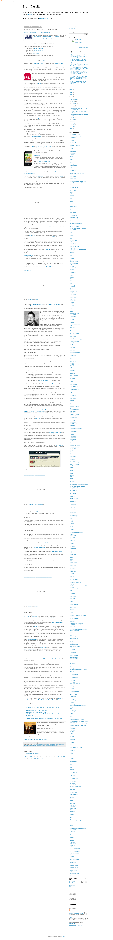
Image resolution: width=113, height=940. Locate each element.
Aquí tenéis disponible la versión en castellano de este (37, 32)
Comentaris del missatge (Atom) (36, 758)
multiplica (72, 699)
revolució (72, 769)
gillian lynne (72, 584)
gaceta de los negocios (75, 352)
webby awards (73, 398)
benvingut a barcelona (74, 218)
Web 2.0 (29, 14)
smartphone (72, 803)
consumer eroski (73, 490)
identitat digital (73, 607)
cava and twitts (73, 472)
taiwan (71, 816)
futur (71, 280)
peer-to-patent (73, 741)
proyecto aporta (73, 248)
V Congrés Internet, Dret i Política (33, 705)
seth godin (72, 797)
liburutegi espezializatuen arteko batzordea (79, 669)
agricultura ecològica (74, 406)
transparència (73, 143)
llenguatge (72, 379)
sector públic (72, 307)
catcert (71, 469)
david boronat (73, 509)
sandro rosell (72, 783)
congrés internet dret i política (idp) (52, 744)
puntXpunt (72, 758)
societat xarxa (73, 151)
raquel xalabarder (73, 761)
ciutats (71, 478)
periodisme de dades (74, 389)
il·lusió (71, 612)
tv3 (70, 834)
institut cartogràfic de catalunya (76, 623)
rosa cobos (72, 777)
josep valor (72, 373)
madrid (71, 383)
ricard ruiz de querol (74, 772)
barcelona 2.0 (73, 436)
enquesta (72, 543)
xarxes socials (73, 212)
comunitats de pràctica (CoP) (76, 226)
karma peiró (72, 661)
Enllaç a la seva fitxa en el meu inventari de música (35, 739)
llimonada (72, 671)
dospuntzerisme (73, 230)
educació (72, 342)
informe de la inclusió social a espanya (78, 615)
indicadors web (73, 142)
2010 (71, 94)
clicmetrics (72, 479)
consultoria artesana (74, 488)
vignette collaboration (74, 859)
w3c (71, 211)
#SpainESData (73, 314)
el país (71, 344)
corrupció (72, 495)
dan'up (71, 502)
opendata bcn (73, 170)
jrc (70, 660)
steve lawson (72, 811)
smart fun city (72, 802)
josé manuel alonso (53, 745)
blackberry (72, 450)
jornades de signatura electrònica (77, 292)
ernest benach (73, 548)
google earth (72, 353)
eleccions (72, 534)
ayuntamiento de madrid (75, 260)
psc (70, 755)
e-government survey (74, 341)
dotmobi (71, 526)
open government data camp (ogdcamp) (78, 723)
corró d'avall (72, 496)
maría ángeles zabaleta (75, 683)
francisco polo (73, 567)
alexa (71, 146)
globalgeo (72, 587)
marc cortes (72, 679)
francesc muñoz (73, 565)
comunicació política (74, 332)
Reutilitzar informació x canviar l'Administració (36, 710)
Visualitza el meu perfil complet (75, 925)
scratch (71, 791)
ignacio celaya (73, 361)
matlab (71, 685)
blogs (71, 220)
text (70, 822)
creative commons (74, 498)
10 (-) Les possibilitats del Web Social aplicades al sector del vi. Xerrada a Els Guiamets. (78, 82)
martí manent (72, 680)
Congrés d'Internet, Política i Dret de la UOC (36, 712)
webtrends (72, 400)
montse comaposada (74, 697)
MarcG (71, 910)
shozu (71, 798)
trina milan (72, 394)
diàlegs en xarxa (73, 520)
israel (71, 640)
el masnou (72, 271)
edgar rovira (72, 531)
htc (70, 602)
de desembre (74, 97)
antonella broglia (73, 425)
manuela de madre (74, 677)
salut (71, 780)
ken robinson (72, 663)
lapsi (71, 666)
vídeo (71, 864)
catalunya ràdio (73, 221)
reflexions (72, 305)
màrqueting (72, 704)
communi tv (72, 481)
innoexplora (72, 621)
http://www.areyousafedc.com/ (43, 161)
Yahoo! (34, 235)
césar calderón (73, 336)
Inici (44, 756)
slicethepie (72, 800)
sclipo (71, 787)
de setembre (74, 103)
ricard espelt (72, 770)
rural (71, 392)
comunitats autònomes (74, 333)
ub (70, 184)
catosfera (72, 470)
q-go (71, 759)
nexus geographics (74, 386)
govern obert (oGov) (74, 150)
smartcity (72, 252)
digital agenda (73, 176)
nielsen (71, 387)
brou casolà (72, 458)
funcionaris (72, 568)
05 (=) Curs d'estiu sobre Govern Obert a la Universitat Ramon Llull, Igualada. (79, 65)
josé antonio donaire (74, 657)
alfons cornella (73, 415)
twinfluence (72, 837)
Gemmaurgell (36, 699)
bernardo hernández (74, 447)
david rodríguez (73, 510)
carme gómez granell (74, 462)
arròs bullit (72, 322)
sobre (44, 380)
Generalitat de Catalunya (39, 547)
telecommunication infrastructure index (78, 820)
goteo (71, 590)
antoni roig (72, 319)
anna (71, 317)
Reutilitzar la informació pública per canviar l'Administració (38, 577)
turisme (71, 832)
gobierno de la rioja (74, 588)
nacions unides (73, 294)
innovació (72, 179)
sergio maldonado (74, 794)
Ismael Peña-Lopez (38, 48)
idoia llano (72, 288)
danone (71, 506)
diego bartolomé (73, 517)
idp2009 (62, 744)
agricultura (72, 256)
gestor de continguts (74, 579)
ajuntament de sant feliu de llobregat (77, 408)
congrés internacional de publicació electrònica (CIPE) (77, 487)
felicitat (71, 557)
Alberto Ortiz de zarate (39, 504)
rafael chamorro (73, 390)
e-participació (73, 267)
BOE (53, 236)
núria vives (72, 718)
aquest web (37, 418)
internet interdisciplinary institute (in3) (31, 745)
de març (73, 123)
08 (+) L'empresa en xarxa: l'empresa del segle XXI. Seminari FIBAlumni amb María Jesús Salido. (78, 73)
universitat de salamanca (75, 848)
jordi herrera (72, 370)
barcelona (72, 154)
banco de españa (73, 431)
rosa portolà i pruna (74, 778)
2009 (71, 96)
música (71, 713)
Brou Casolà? (72, 28)
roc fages (72, 773)
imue (71, 289)
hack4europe (72, 598)
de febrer (73, 124)
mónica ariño (72, 711)
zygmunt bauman (73, 401)
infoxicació (72, 617)
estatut (71, 274)
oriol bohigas (72, 728)
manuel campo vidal (74, 674)
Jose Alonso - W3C (28, 270)
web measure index (74, 865)
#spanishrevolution (74, 214)
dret (60, 744)
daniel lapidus (73, 504)
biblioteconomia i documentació (76, 189)
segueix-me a (83, 47)
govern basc (72, 286)
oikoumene (72, 299)
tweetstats (72, 835)
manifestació (72, 203)
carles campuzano (74, 328)
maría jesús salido (74, 682)
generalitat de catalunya (75, 145)
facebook (72, 277)
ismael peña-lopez (41, 745)
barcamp (72, 434)
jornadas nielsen (73, 372)
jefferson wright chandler (75, 646)
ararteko (71, 321)
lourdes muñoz (73, 672)
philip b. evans (73, 300)
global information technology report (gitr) (78, 585)
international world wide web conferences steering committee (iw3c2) (78, 630)
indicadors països (73, 240)
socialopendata (73, 808)
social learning (73, 805)
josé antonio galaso (74, 658)
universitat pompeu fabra (75, 851)
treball (71, 827)
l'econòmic (72, 664)
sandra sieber (73, 781)
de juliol (73, 106)
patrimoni (72, 736)
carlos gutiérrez (73, 461)
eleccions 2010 (73, 535)
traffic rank (72, 148)
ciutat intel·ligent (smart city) (76, 223)
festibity (71, 559)
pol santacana (73, 745)
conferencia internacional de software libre (79, 484)
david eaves (72, 338)
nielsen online (73, 297)
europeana (72, 556)
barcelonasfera (73, 439)
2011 (71, 92)
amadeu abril (72, 419)
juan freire (72, 376)
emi (70, 542)
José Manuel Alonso (38, 50)
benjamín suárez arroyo (75, 445)
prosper (71, 753)
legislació (72, 200)
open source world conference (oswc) (78, 725)
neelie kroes (72, 204)
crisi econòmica (73, 501)
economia (72, 269)
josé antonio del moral (74, 655)
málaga (71, 707)
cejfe (71, 161)
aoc (70, 426)
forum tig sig (72, 563)
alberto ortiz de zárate (38, 744)
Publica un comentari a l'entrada (32, 753)
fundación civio (73, 571)
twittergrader (72, 845)
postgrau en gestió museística (76, 747)
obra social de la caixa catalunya (77, 719)
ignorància (72, 609)
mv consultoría (73, 700)
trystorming (72, 831)
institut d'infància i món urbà (76, 624)
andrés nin (72, 258)
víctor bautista (73, 862)
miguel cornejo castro (74, 691)
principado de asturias (74, 246)
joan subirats (72, 649)
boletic (71, 453)
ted (70, 819)
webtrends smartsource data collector (78, 868)
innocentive (72, 620)
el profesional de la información (76, 532)
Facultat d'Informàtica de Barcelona (76, 913)
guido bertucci (73, 595)
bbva (71, 442)
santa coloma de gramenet (75, 786)
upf (70, 854)
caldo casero (72, 327)
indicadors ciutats (73, 291)
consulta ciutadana (74, 263)
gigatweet (72, 581)
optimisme (72, 727)
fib (70, 196)
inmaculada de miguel (74, 618)
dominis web (72, 524)
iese (71, 238)
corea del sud (73, 493)
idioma (71, 358)
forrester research (73, 562)
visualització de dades (74, 313)
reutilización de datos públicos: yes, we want (34, 475)
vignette (71, 311)
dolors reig (72, 523)
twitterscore (72, 846)
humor (71, 606)
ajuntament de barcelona (75, 134)
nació (71, 296)
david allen (72, 507)
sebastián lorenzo (73, 792)
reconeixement (73, 763)
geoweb (71, 283)
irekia (71, 167)
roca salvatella (73, 775)
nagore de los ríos (73, 715)
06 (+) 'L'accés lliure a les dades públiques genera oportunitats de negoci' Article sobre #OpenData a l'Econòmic (79, 68)
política (71, 162)
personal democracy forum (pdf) (76, 182)
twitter (71, 255)
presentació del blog (45, 18)
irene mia (72, 633)
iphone (71, 632)
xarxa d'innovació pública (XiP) (76, 186)
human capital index (74, 604)
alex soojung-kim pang (74, 414)
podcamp (72, 302)
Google (39, 83)
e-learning (72, 529)
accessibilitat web (73, 215)
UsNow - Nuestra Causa (29, 649)
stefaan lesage (73, 809)
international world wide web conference (78, 627)
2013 (71, 89)
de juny (73, 117)
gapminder (72, 573)
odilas (71, 168)
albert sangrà (72, 411)
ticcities (71, 825)
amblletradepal (73, 420)
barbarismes (72, 433)
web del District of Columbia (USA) (43, 146)
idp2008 (71, 237)
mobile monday (73, 696)
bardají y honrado (73, 440)
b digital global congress (75, 324)
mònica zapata (73, 710)
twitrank (71, 839)
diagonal (72, 266)
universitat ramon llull (74, 853)
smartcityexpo (73, 253)
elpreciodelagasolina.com (55, 432)
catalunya (72, 159)
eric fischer (72, 546)
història (71, 601)
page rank (72, 734)
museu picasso (73, 243)
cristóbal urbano (73, 335)
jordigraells (36, 606)
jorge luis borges (73, 652)
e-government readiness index (76, 339)
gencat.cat (28, 618)
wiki (71, 871)
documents (30, 606)
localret (71, 381)
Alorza (59, 698)
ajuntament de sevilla (74, 409)
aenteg (71, 404)
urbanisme (72, 856)
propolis (71, 752)
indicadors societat (74, 613)
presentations (30, 299)
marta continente (73, 384)
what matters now (73, 870)
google (71, 235)
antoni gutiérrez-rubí (74, 217)
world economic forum (74, 873)
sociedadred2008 (73, 206)
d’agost (73, 105)
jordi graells (48, 745)
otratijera (72, 731)
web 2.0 (71, 139)
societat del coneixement (75, 172)
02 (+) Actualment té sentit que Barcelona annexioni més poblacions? (78, 57)
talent (71, 817)
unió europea (73, 395)
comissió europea (73, 165)
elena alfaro (72, 537)
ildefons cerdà (73, 610)
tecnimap (72, 308)
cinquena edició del (46, 36)
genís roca (72, 281)
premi (71, 748)
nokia (71, 716)
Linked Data (47, 249)
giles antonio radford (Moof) (75, 582)
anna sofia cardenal (74, 423)
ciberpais (72, 475)
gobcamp (72, 164)
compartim (72, 225)
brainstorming (73, 456)
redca (71, 764)
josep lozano (72, 654)
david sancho (73, 512)
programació (72, 750)
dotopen (71, 527)
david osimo (72, 175)
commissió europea (74, 261)
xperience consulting (74, 875)
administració (73, 153)
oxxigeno (72, 733)
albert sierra (72, 412)
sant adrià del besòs (74, 784)
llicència (71, 201)
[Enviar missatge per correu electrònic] (37, 742)
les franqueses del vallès (75, 668)
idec (71, 357)
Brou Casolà (31, 6)
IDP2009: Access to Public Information (34, 717)
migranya (72, 688)
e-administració (73, 137)
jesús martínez (73, 369)
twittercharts (72, 842)
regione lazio (72, 766)
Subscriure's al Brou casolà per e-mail (72, 885)
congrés (43, 744)
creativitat (72, 499)
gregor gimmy (73, 355)
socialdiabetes (73, 806)
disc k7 (71, 518)
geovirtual (72, 576)
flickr (71, 560)
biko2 (71, 325)
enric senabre (73, 545)
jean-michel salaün (74, 644)
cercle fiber (72, 330)
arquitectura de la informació (76, 428)
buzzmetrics (72, 459)
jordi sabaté (72, 650)
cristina (71, 264)
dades (71, 193)
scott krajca (72, 789)
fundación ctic (73, 178)
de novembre (74, 99)
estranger (72, 549)
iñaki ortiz (72, 367)
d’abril (72, 121)
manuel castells (73, 675)
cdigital (71, 473)
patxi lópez (72, 738)
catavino (71, 467)
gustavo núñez (73, 596)
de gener (73, 126)
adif (70, 403)
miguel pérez (72, 693)
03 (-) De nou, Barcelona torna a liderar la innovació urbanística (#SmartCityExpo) (78, 60)
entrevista (72, 349)
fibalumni (72, 278)
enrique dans (72, 272)
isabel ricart (72, 635)
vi (70, 397)
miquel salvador (73, 694)
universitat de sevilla (74, 850)
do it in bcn (72, 521)
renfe (71, 767)
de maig (73, 119)
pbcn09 (71, 244)
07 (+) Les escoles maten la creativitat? (78, 71)
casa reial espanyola (74, 464)
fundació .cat (72, 570)
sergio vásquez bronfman (75, 795)
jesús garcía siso (73, 647)
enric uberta (72, 347)
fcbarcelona (72, 350)
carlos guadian (73, 190)
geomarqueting (73, 574)
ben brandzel (72, 444)
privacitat (72, 303)
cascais (71, 465)
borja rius (72, 455)
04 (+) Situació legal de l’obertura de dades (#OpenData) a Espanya (79, 63)
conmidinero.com (59, 445)
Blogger (63, 936)
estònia (71, 552)
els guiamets (72, 540)
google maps (72, 285)
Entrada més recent (28, 756)
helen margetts (73, 599)
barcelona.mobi (73, 437)
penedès (72, 742)
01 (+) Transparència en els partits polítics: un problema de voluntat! (79, 55)
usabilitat (72, 310)
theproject (72, 207)
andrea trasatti (73, 422)
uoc (70, 209)
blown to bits (72, 451)
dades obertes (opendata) (75, 136)
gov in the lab (73, 592)
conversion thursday (74, 492)
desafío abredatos (73, 515)
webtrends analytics (74, 867)
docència (72, 195)
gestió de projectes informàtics (76, 578)
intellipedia (72, 626)
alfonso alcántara (73, 417)
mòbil (71, 708)
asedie (71, 430)
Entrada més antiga (61, 756)
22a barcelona (73, 316)
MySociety (60, 176)
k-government (73, 378)
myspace (72, 702)
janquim (71, 641)
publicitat (72, 756)
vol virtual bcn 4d (73, 861)
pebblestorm (72, 739)
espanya (72, 157)
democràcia (72, 513)
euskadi (71, 234)
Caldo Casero (26, 21)
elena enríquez (73, 538)
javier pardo (72, 643)
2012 (71, 91)
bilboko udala (73, 448)
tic (70, 823)
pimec (71, 744)
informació (72, 363)
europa (71, 275)
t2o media (72, 813)
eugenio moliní (73, 554)
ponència (72, 140)
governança (72, 593)
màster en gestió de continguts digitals (78, 705)
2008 (71, 128)
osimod (36, 299)
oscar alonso (72, 730)
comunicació (72, 483)
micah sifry (72, 686)
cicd (71, 476)
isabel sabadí (73, 636)
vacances (72, 857)
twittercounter (73, 843)
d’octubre (73, 101)
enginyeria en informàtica (75, 346)
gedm (71, 198)
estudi (71, 551)
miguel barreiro (73, 690)
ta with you (72, 814)
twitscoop (72, 840)
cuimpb (71, 192)
